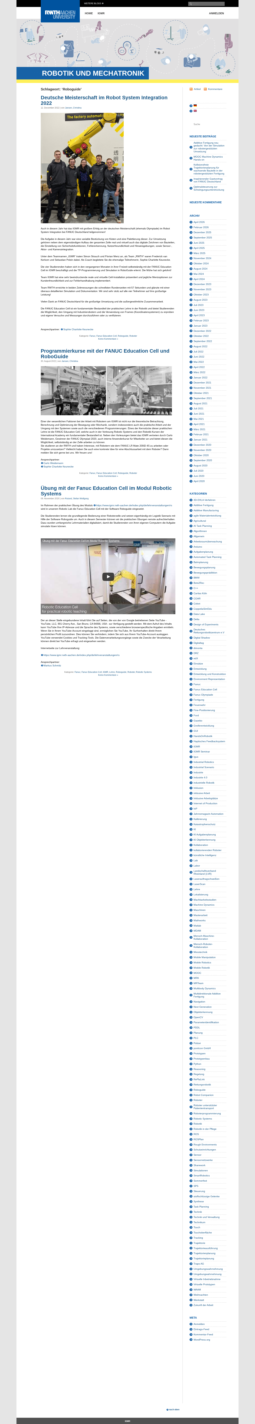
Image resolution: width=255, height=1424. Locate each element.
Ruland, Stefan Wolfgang (77, 498)
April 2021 (199, 424)
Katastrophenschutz (204, 824)
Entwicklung (200, 668)
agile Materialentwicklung (207, 515)
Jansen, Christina (73, 108)
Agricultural (200, 520)
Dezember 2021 (202, 382)
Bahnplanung (201, 562)
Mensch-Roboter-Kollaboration (203, 945)
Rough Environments (205, 1144)
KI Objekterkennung (204, 839)
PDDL (197, 1027)
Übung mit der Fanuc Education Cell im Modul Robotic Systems (106, 490)
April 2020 (199, 481)
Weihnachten (201, 1294)
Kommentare (215, 89)
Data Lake (199, 614)
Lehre (112, 672)
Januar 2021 (200, 439)
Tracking (198, 1237)
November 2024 (202, 258)
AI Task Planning (203, 525)
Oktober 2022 (201, 336)
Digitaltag (199, 642)
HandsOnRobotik (203, 736)
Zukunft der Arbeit (203, 1305)
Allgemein (199, 536)
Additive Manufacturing (206, 510)
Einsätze (198, 663)
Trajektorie (199, 1243)
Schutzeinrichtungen (205, 1149)
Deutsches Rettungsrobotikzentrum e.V (209, 631)
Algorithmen (200, 531)
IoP (195, 808)
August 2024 (200, 268)
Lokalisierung (201, 894)
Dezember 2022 (202, 331)
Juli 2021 (198, 408)
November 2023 (202, 289)
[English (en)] (195, 111)
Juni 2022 (199, 356)
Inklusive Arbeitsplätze (206, 798)
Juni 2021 (199, 413)
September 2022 (203, 341)
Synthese (199, 1201)
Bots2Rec (199, 582)
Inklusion (198, 788)
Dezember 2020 (202, 444)
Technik (198, 1211)
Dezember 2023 (202, 284)
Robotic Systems (144, 672)
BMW (196, 577)
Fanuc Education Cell (106, 336)
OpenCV (198, 1017)
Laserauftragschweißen (206, 878)
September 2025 (203, 237)
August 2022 (200, 346)
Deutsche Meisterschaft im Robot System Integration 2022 (104, 100)
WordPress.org (202, 1339)
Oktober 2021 (201, 393)
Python (197, 1063)
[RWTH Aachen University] (60, 21)
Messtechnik (200, 952)
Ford (196, 715)
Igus (196, 756)
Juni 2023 (199, 310)
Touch (197, 1227)
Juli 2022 (198, 351)
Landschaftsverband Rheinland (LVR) (205, 872)
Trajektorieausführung (206, 1248)
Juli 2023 (198, 305)
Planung (198, 1032)
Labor (197, 865)
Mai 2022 (199, 361)
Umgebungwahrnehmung (208, 1274)
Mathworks (200, 920)
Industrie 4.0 (200, 777)
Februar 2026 (201, 227)
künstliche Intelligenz (205, 855)
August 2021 (200, 403)
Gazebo (198, 720)
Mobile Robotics (202, 962)
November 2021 (202, 387)
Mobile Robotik (202, 967)
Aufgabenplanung (203, 551)
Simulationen (201, 1170)
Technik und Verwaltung (207, 1217)
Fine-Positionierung (204, 710)
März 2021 (199, 429)
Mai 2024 (199, 273)
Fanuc (92, 336)
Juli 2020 (198, 470)
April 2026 (199, 222)
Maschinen (200, 910)
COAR (197, 598)
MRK (196, 978)
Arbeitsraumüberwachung (208, 541)
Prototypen (200, 1053)
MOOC (197, 973)
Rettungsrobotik (202, 1084)
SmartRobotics (202, 1175)
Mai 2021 (199, 419)
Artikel (197, 89)
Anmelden (216, 13)
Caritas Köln (200, 593)
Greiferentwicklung (204, 725)
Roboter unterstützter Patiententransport (205, 1107)
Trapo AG (199, 1263)
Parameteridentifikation (206, 1022)
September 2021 (203, 398)
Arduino (198, 546)
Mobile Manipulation (205, 957)
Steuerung (199, 1191)
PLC (196, 1038)
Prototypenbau (202, 1058)
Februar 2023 (201, 320)
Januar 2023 (200, 325)
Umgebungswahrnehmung (208, 1268)
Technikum (199, 1222)
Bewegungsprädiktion (205, 572)
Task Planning (201, 1206)
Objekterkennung (203, 1012)
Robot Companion (204, 1095)
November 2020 (202, 450)
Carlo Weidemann (53, 463)
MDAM (197, 930)
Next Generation (203, 1006)
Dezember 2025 (202, 232)
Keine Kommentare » (108, 339)
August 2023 (200, 299)
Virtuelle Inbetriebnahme (207, 1279)
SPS (196, 1186)
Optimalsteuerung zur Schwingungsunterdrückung (209, 188)
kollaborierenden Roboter (208, 850)
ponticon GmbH (202, 1048)
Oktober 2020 (201, 455)
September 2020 (203, 460)
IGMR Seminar (202, 751)
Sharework (199, 1165)
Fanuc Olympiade (203, 694)
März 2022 (199, 372)
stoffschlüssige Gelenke (207, 1196)
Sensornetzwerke (203, 1160)
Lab (196, 860)
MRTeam (198, 983)
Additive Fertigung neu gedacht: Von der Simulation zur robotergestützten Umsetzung (209, 147)
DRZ (196, 653)
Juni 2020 (199, 476)
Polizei (197, 1043)
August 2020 (200, 465)
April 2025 (199, 248)
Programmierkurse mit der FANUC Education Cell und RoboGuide (105, 353)
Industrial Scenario (204, 767)
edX (196, 658)
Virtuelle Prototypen (204, 1284)
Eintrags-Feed (201, 1329)
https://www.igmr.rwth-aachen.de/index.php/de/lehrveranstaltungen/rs (134, 505)
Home (89, 13)
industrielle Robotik (204, 782)
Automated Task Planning (208, 557)
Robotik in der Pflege (205, 1129)
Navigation (199, 1001)
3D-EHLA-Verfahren (204, 500)
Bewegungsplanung (204, 567)
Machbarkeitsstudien (205, 899)
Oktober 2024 (201, 263)
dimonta (198, 648)
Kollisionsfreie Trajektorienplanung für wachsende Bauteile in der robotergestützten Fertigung (209, 169)
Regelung (199, 1074)
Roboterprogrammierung (207, 1113)
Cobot (197, 603)
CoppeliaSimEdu (203, 608)
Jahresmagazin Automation (208, 813)
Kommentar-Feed (203, 1334)
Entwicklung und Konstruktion (210, 674)
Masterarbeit (200, 915)
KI (195, 829)
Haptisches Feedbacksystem (209, 741)
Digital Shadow (202, 637)
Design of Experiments (206, 624)
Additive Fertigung (204, 505)
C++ (196, 588)
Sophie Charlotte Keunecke (78, 329)
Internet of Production (205, 803)
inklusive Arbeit (202, 793)
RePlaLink (199, 1079)
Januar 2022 (200, 377)
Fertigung (199, 699)
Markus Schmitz (52, 665)
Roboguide (123, 336)
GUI (196, 730)
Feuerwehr (200, 705)
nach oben (174, 1409)
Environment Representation (209, 679)
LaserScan (199, 884)
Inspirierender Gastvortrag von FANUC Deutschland (208, 180)
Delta (196, 619)
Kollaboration (201, 845)
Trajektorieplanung (204, 1258)
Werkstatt (199, 1300)
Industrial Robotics (204, 762)
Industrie (198, 772)
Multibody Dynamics (205, 988)
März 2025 (199, 253)
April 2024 (199, 279)
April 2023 (199, 315)
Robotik (198, 1123)
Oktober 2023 (201, 294)
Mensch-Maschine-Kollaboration (204, 937)
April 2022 (199, 367)
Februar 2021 (201, 434)
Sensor (197, 1154)
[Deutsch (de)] (195, 105)
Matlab (197, 925)
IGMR (101, 13)
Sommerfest (200, 1180)
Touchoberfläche (203, 1232)
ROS (196, 1134)
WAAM (197, 1289)
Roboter (133, 336)
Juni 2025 (199, 242)
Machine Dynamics (204, 904)
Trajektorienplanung (204, 1253)
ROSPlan (199, 1139)
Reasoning (199, 1069)
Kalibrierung (200, 819)
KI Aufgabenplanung (205, 834)
